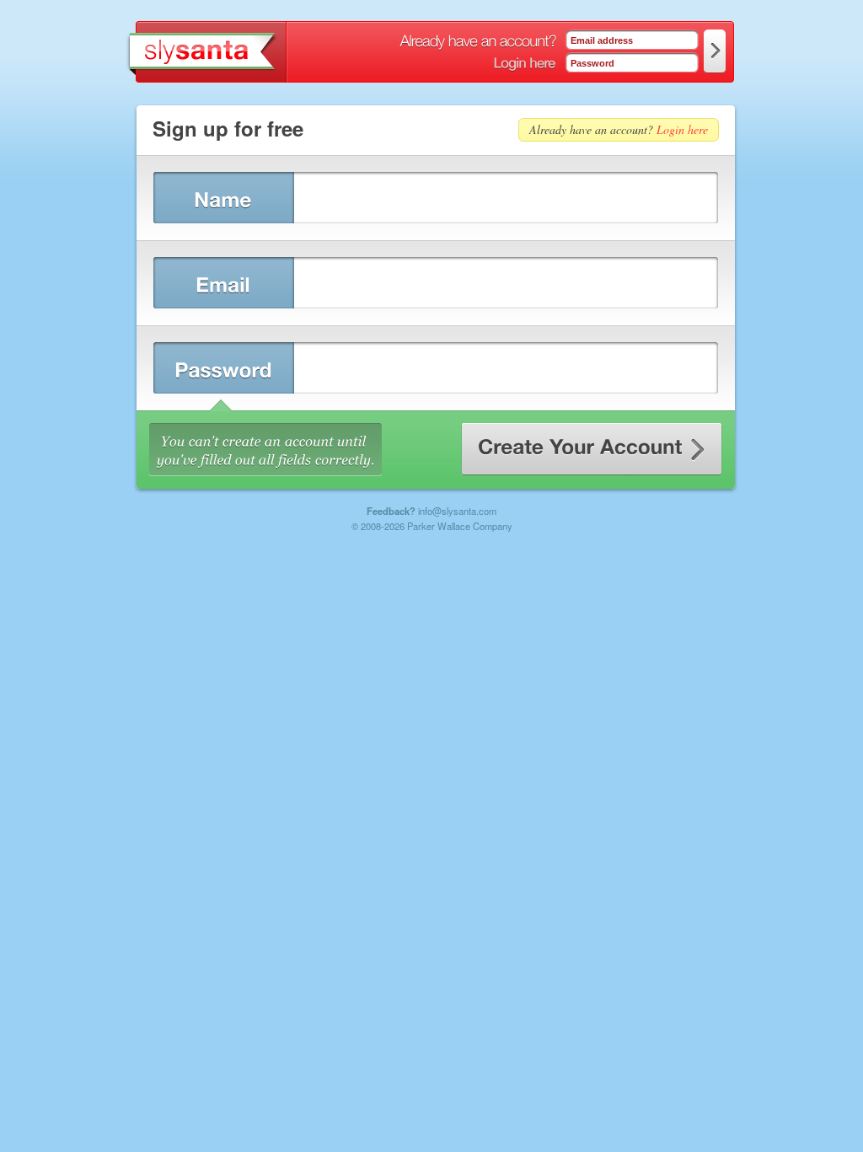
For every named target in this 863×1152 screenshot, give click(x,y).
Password (592, 63)
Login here (682, 129)
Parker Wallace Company (459, 526)
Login (715, 51)
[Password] (222, 368)
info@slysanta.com (457, 510)
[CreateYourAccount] (591, 449)
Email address (602, 41)
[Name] (222, 197)
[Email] (222, 282)
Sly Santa (205, 52)
